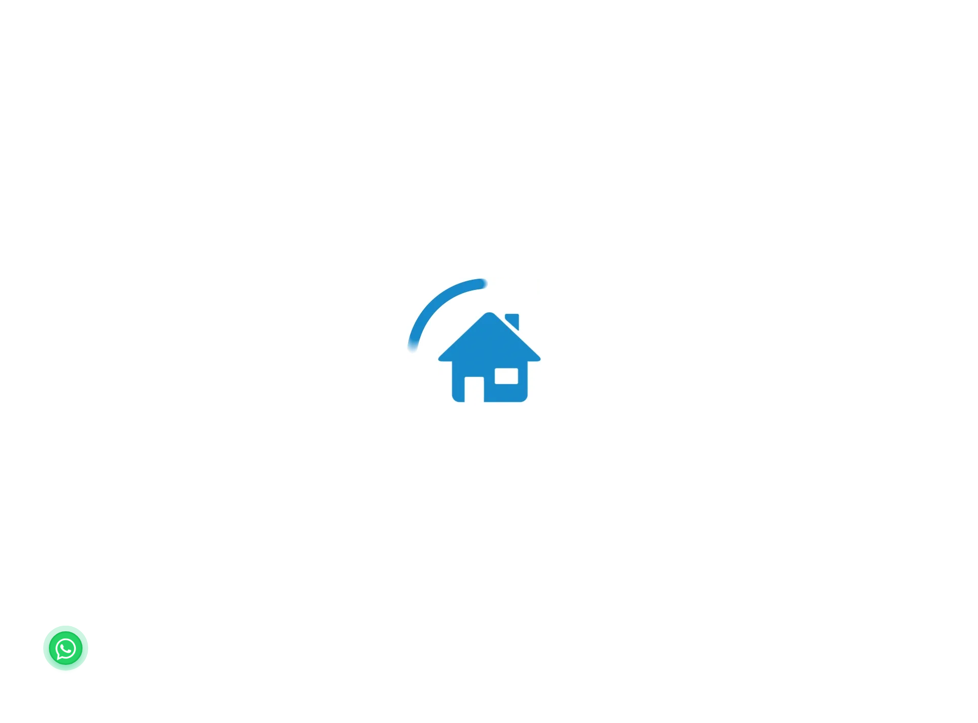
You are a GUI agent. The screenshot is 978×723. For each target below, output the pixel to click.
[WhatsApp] (66, 648)
